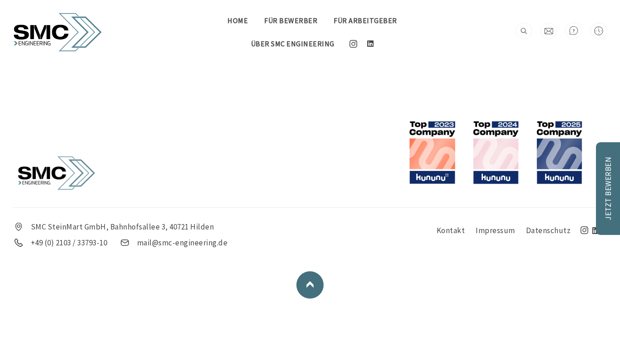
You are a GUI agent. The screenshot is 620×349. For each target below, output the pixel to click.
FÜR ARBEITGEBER (365, 20)
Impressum (495, 230)
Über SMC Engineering (293, 43)
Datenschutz (548, 230)
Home (237, 20)
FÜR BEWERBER (290, 20)
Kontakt (451, 230)
